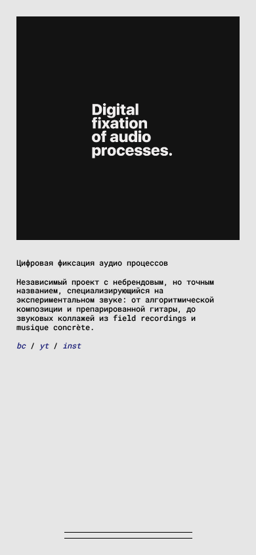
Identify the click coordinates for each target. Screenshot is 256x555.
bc (21, 345)
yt (44, 345)
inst (71, 345)
